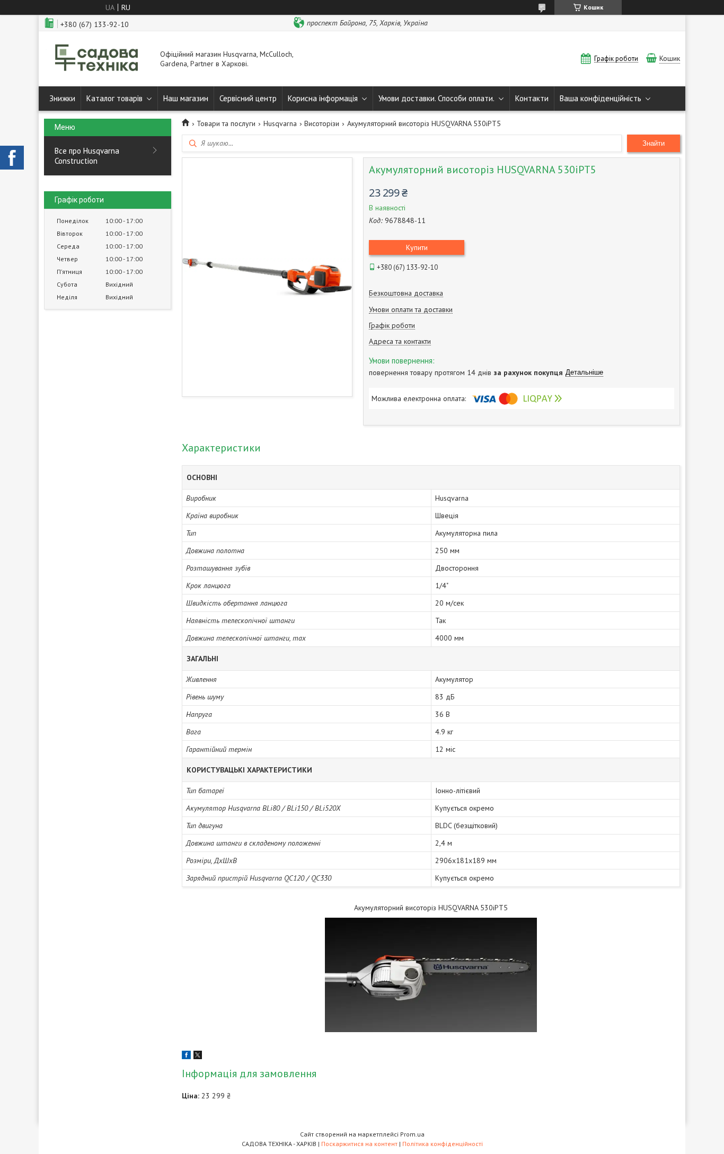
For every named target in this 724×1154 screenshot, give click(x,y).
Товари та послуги (226, 123)
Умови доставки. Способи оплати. (436, 98)
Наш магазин (185, 98)
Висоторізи (321, 123)
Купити (417, 247)
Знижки (62, 98)
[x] (197, 1056)
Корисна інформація (323, 98)
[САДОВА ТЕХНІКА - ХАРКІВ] (97, 59)
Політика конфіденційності (442, 1144)
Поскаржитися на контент (359, 1144)
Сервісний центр (248, 98)
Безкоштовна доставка (406, 293)
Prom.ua (412, 1134)
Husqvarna (280, 123)
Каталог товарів (114, 98)
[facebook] (186, 1056)
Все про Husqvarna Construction (87, 156)
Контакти (532, 98)
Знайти (653, 143)
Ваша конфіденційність (600, 98)
